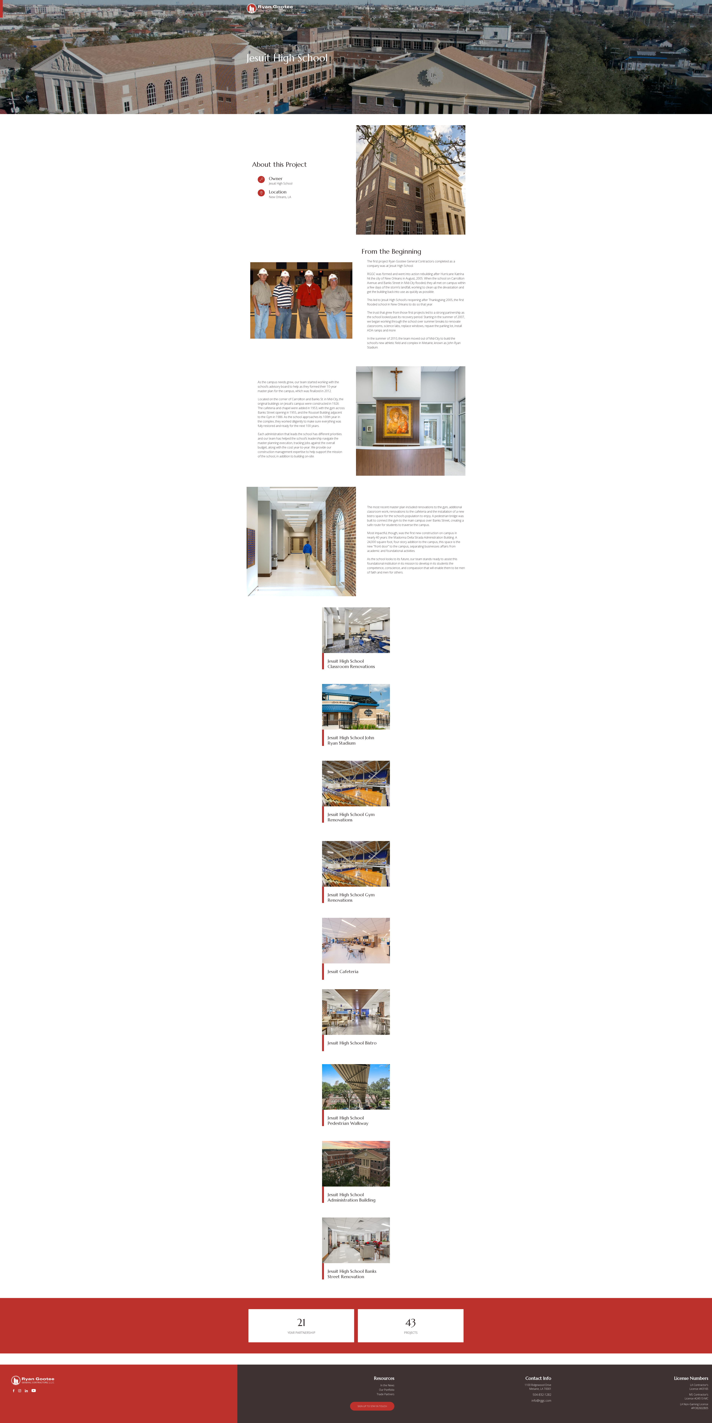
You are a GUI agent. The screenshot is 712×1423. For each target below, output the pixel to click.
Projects (412, 8)
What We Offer (390, 8)
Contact (457, 8)
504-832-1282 (542, 1395)
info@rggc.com (541, 1401)
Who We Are (366, 8)
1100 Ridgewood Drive (538, 1385)
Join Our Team (433, 8)
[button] (372, 1406)
